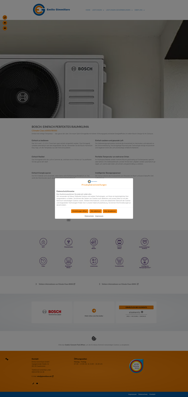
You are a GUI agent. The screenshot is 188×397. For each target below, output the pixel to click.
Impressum (99, 216)
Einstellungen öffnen (79, 211)
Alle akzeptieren (110, 211)
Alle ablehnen (96, 211)
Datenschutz (89, 216)
